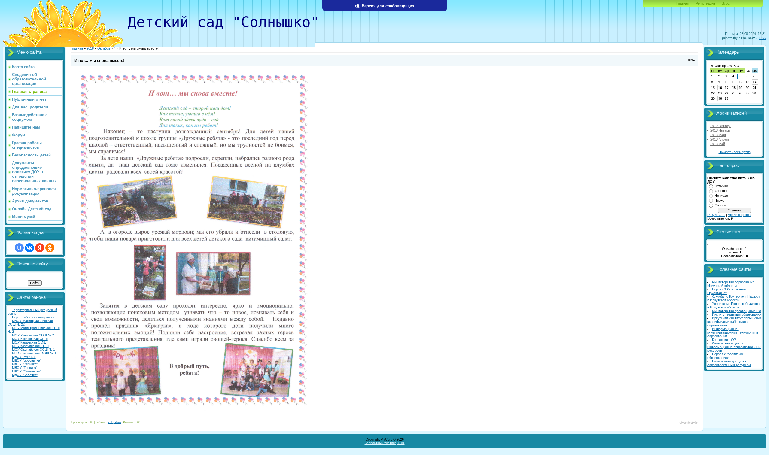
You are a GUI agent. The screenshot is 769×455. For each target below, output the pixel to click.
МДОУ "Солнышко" (26, 371)
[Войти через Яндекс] (39, 247)
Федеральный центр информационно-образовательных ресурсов (734, 346)
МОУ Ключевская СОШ (30, 339)
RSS (762, 38)
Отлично (721, 186)
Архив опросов (739, 215)
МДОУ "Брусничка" (26, 360)
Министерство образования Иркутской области (730, 283)
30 (720, 98)
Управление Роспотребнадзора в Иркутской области (733, 305)
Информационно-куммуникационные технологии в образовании (732, 332)
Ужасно (720, 205)
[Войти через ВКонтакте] (29, 247)
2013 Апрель (720, 139)
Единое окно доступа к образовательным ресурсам (729, 363)
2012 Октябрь (720, 126)
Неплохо (721, 195)
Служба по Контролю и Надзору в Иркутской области (733, 298)
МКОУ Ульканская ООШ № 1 (34, 353)
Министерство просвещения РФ (736, 311)
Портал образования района (33, 317)
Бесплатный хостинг (380, 443)
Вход (725, 3)
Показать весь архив (735, 152)
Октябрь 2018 (725, 66)
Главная (682, 3)
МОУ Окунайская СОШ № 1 (33, 349)
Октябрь (103, 48)
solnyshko (114, 422)
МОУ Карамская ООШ (29, 342)
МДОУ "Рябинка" (25, 364)
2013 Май (717, 144)
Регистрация (705, 3)
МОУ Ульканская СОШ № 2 (33, 335)
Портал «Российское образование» (725, 355)
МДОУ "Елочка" (24, 357)
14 (754, 82)
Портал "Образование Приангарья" (726, 291)
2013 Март (718, 135)
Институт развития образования (736, 314)
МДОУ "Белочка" (25, 375)
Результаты (716, 215)
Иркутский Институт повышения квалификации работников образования (734, 321)
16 (720, 87)
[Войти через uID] (19, 247)
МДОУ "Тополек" (24, 367)
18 (734, 87)
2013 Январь (720, 130)
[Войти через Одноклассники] (49, 247)
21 (754, 87)
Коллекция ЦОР (724, 339)
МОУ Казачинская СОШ (30, 346)
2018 (90, 48)
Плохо (719, 200)
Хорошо (721, 191)
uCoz (401, 443)
